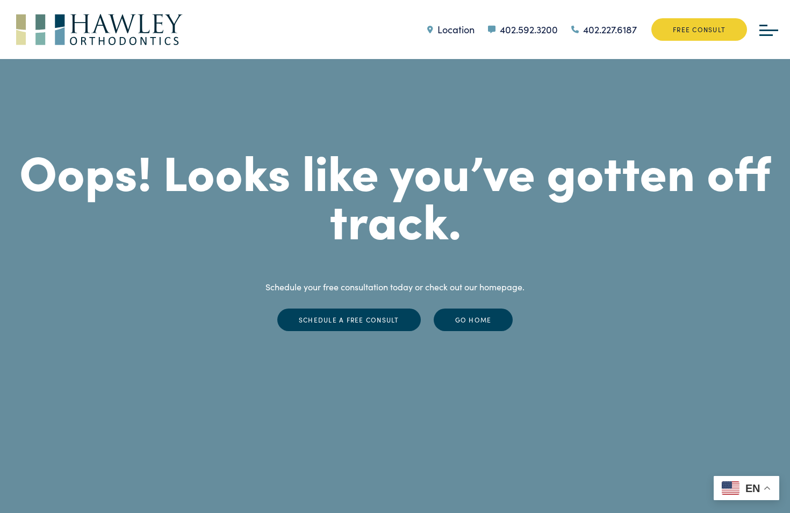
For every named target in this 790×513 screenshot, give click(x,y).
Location (456, 29)
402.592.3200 (529, 29)
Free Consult (699, 29)
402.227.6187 (610, 29)
